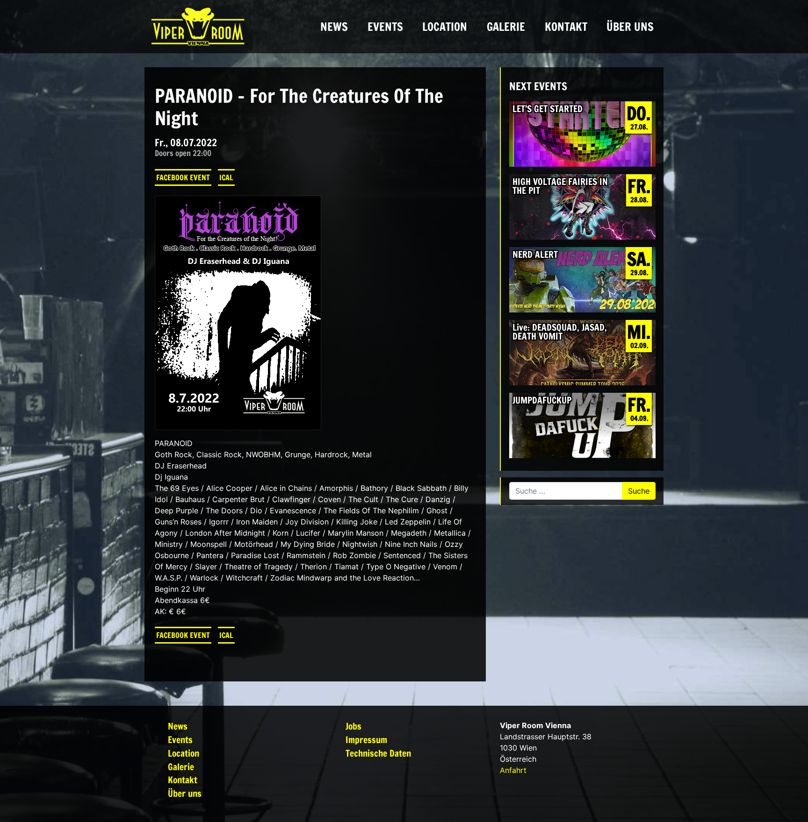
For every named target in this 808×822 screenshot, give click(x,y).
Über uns (630, 27)
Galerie (506, 27)
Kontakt (566, 27)
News (334, 27)
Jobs (353, 726)
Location (444, 27)
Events (385, 27)
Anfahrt (513, 770)
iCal (226, 177)
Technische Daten (378, 753)
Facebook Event (183, 177)
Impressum (366, 739)
